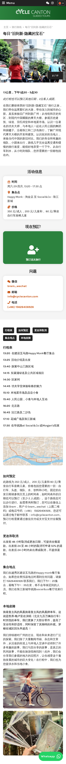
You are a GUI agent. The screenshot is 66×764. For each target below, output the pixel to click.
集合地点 (10, 337)
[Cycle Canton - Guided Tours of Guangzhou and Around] (33, 13)
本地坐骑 (26, 337)
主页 (6, 27)
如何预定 (23, 330)
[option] (33, 60)
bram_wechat (17, 286)
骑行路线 (17, 27)
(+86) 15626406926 (20, 307)
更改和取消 (40, 330)
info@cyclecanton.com (22, 296)
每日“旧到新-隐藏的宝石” (39, 27)
